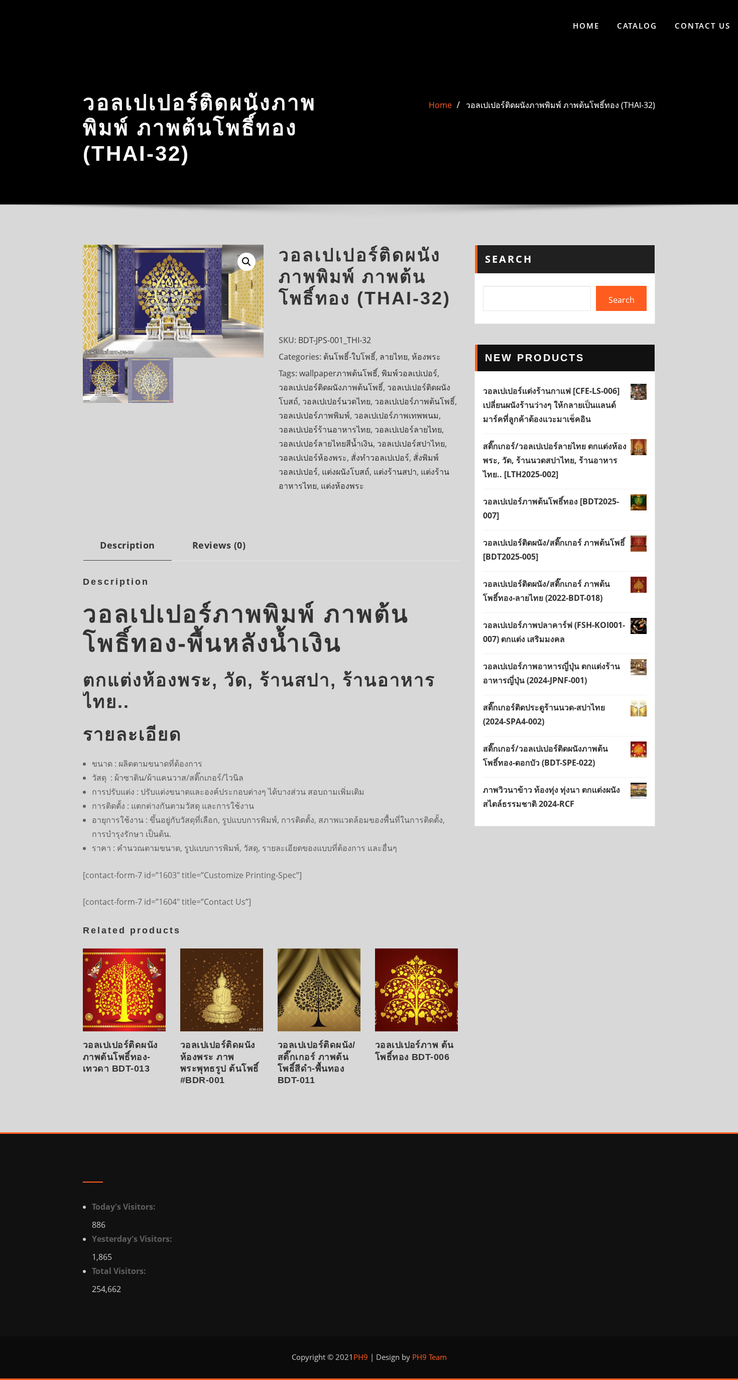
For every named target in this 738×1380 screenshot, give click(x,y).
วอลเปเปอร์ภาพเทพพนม (396, 415)
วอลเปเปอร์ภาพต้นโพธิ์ (415, 401)
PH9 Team (428, 1357)
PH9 (360, 1357)
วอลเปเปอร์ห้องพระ (313, 457)
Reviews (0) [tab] (218, 545)
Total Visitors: (120, 1271)
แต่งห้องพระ (342, 485)
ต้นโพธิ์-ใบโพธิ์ (349, 356)
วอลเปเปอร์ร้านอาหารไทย (325, 429)
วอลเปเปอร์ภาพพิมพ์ (314, 415)
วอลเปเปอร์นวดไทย (336, 401)
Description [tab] (127, 545)
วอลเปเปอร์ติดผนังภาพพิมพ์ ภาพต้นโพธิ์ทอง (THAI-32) (560, 105)
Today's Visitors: (125, 1206)
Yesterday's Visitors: (133, 1238)
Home (586, 26)
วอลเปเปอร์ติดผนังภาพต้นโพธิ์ (331, 387)
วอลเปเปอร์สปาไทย (411, 443)
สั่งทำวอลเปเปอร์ (380, 457)
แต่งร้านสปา (395, 471)
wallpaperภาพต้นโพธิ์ (338, 373)
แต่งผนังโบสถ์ (346, 471)
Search (509, 259)
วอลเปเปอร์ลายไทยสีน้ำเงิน (326, 443)
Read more (86, 1066)
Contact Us (702, 26)
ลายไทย (394, 356)
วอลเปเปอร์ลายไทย (408, 429)
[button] (246, 262)
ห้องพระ (426, 356)
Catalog (637, 26)
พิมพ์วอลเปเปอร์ (409, 373)
